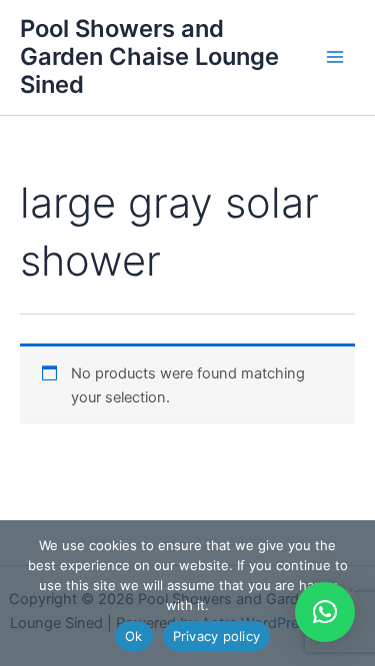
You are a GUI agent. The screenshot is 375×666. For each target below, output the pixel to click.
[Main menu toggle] (335, 57)
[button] (325, 612)
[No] (350, 593)
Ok (134, 636)
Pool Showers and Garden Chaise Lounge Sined (149, 57)
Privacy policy (217, 636)
